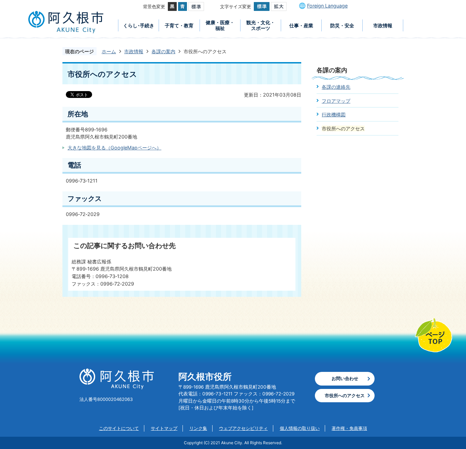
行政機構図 (334, 114)
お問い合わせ (345, 378)
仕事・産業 (301, 25)
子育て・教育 (179, 25)
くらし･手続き (138, 25)
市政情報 (382, 25)
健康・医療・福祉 (220, 25)
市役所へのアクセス (345, 395)
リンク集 (198, 428)
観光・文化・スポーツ (260, 25)
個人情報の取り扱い (300, 428)
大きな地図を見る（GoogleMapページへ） (114, 147)
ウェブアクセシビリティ (243, 428)
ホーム (109, 51)
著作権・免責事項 (349, 428)
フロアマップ (336, 101)
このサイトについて (119, 428)
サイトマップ (164, 428)
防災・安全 (342, 25)
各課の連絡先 (336, 87)
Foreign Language (327, 6)
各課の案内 (163, 51)
